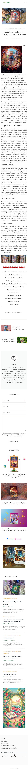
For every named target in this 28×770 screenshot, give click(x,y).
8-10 (9, 635)
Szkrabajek (6, 640)
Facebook (7, 312)
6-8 (7, 28)
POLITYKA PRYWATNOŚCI (9, 748)
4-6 (5, 28)
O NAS (3, 738)
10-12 (4, 635)
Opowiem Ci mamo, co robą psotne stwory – (8, 340)
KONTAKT (4, 741)
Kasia (5, 623)
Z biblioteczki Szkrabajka (16, 28)
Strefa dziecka (18, 651)
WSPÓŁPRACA (5, 743)
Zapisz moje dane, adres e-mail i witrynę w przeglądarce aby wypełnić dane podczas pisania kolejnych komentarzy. (14, 434)
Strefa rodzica (6, 653)
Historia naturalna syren (8, 638)
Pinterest (19, 312)
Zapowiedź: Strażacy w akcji (9, 674)
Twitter (14, 312)
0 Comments (20, 39)
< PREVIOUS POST (16, 326)
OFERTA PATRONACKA (8, 746)
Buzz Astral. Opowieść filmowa (18, 328)
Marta (7, 39)
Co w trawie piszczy (7, 616)
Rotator (13, 616)
